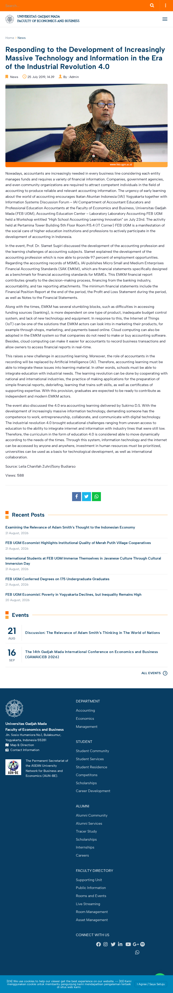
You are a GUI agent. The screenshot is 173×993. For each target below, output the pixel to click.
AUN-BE (50, 776)
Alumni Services (89, 823)
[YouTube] (129, 944)
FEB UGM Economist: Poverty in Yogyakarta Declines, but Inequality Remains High (73, 594)
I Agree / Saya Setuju (151, 984)
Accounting (85, 710)
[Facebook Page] (99, 944)
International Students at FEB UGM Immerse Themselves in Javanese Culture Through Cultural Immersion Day (83, 560)
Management (87, 726)
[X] (114, 944)
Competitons (87, 775)
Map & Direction (21, 745)
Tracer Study (86, 831)
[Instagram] (107, 944)
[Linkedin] (121, 944)
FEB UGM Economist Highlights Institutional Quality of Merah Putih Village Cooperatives (78, 543)
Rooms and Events (91, 896)
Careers (82, 855)
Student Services (90, 759)
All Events (151, 673)
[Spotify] (143, 944)
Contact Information (24, 750)
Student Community (92, 751)
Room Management (92, 912)
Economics (85, 718)
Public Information (91, 888)
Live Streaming (88, 904)
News (22, 38)
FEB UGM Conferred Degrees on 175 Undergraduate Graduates (57, 579)
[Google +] (136, 944)
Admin (74, 77)
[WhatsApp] (138, 952)
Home (9, 38)
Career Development (93, 791)
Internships (85, 847)
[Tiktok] (121, 952)
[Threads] (104, 952)
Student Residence (91, 767)
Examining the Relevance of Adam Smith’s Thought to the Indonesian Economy (70, 527)
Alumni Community (91, 815)
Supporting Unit (89, 880)
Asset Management (92, 920)
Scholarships (86, 783)
